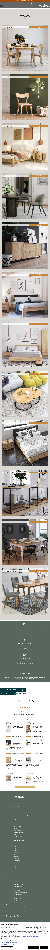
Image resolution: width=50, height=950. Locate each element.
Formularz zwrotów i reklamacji (20, 815)
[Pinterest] (14, 916)
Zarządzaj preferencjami (7, 947)
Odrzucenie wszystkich (33, 947)
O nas (14, 824)
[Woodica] (44, 6)
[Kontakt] (46, 4)
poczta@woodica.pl (17, 904)
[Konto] (44, 4)
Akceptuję (44, 947)
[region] (25, 936)
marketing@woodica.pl (18, 911)
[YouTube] (10, 916)
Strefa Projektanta (17, 830)
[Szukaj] (41, 4)
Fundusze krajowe (17, 836)
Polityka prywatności (18, 810)
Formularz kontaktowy (18, 832)
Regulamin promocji (18, 813)
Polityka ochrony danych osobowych (29, 936)
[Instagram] (18, 916)
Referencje (15, 828)
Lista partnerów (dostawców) (8, 944)
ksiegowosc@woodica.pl (19, 906)
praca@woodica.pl (17, 908)
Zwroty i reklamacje (17, 806)
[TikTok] (21, 916)
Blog (14, 834)
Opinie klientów (17, 826)
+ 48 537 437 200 (17, 898)
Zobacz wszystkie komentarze (25, 787)
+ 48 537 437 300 (17, 900)
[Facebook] (6, 916)
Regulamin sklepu (17, 808)
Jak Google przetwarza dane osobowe (9, 942)
